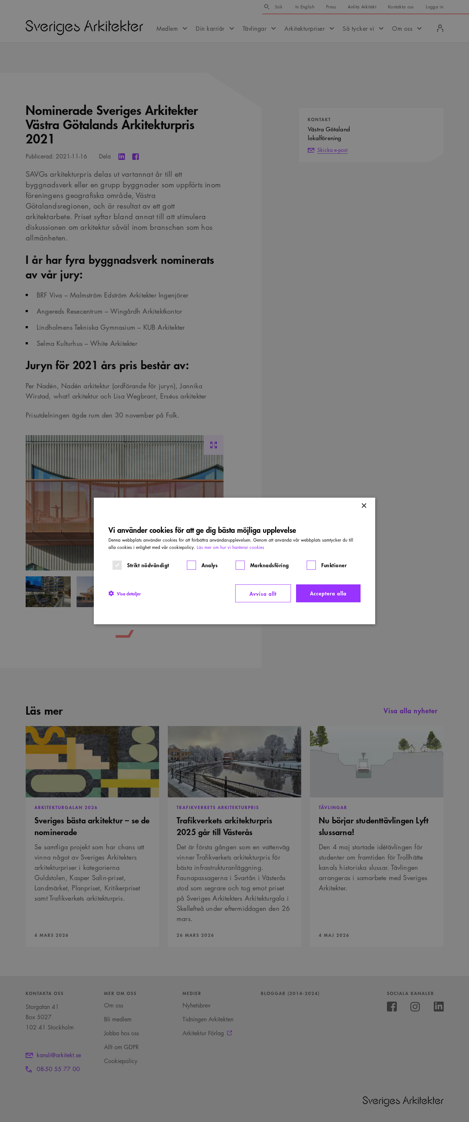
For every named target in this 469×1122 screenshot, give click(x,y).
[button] (124, 593)
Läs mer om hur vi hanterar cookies (230, 547)
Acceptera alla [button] (328, 593)
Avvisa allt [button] (263, 593)
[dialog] (234, 561)
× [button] (363, 506)
